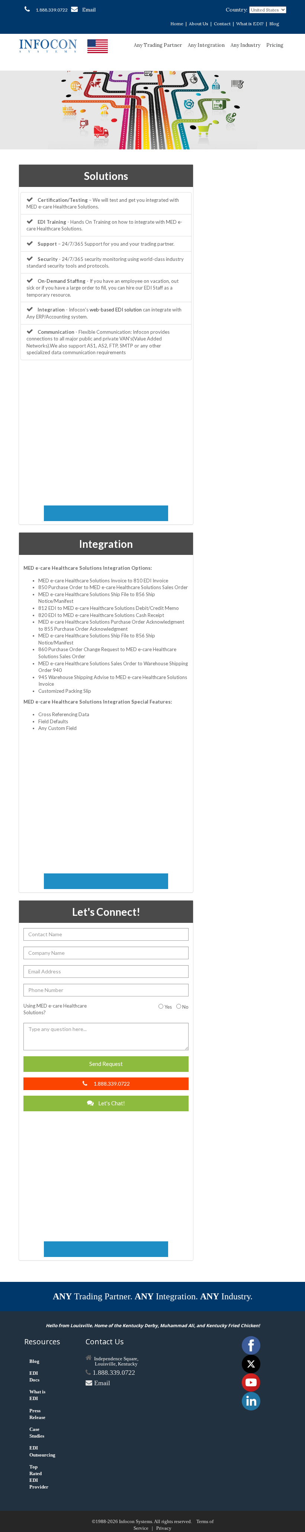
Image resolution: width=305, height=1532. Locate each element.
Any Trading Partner (158, 45)
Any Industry (245, 45)
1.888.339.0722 (52, 10)
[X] (251, 1363)
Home (176, 23)
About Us (198, 23)
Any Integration (206, 45)
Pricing (274, 45)
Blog (274, 23)
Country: (236, 9)
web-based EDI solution (116, 310)
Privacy (163, 1528)
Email (89, 9)
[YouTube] (251, 1382)
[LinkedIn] (251, 1400)
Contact (222, 23)
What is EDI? (250, 23)
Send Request (106, 1063)
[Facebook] (251, 1345)
